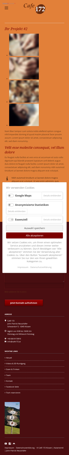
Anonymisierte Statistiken (32, 204)
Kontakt (9, 381)
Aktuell (9, 358)
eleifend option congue (50, 131)
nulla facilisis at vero (24, 157)
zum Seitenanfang (14, 443)
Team (8, 375)
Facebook (10, 443)
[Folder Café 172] (12, 433)
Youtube (6, 443)
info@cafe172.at (14, 341)
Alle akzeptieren (34, 235)
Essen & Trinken (12, 369)
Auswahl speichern (34, 228)
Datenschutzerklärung (25, 448)
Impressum (9, 448)
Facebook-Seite (12, 386)
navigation (6, 8)
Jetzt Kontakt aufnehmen (23, 302)
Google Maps (23, 195)
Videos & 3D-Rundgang (15, 363)
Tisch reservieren (13, 392)
